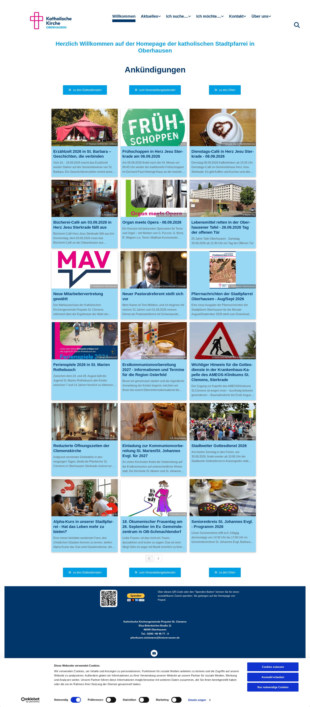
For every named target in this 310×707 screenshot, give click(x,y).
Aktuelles (149, 16)
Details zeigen (197, 699)
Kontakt (236, 16)
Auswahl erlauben (273, 677)
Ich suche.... (177, 16)
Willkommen (123, 16)
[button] (85, 90)
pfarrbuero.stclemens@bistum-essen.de (155, 637)
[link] (150, 17)
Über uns (260, 16)
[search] (297, 25)
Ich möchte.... (208, 16)
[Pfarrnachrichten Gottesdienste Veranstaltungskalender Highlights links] (160, 17)
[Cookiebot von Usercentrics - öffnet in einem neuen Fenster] (30, 700)
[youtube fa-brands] (154, 653)
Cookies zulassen (273, 666)
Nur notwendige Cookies (272, 687)
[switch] (111, 700)
